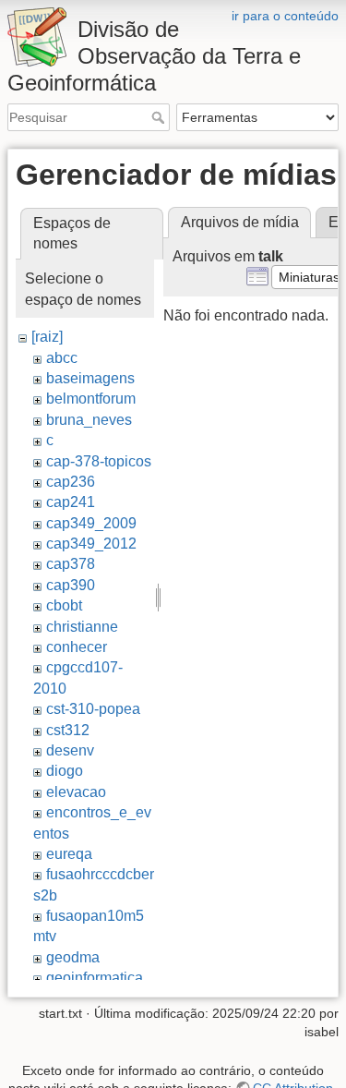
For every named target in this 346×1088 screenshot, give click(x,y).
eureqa (69, 854)
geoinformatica (94, 977)
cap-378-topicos (98, 461)
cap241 (70, 502)
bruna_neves (89, 420)
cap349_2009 (91, 523)
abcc (62, 358)
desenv (70, 750)
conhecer (76, 647)
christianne (82, 627)
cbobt (64, 605)
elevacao (76, 792)
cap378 (70, 564)
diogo (64, 771)
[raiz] (47, 337)
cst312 (67, 730)
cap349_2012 (91, 543)
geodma (73, 957)
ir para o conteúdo (285, 15)
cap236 (70, 482)
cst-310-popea (93, 709)
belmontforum (91, 398)
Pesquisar (160, 117)
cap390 (70, 585)
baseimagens (90, 378)
